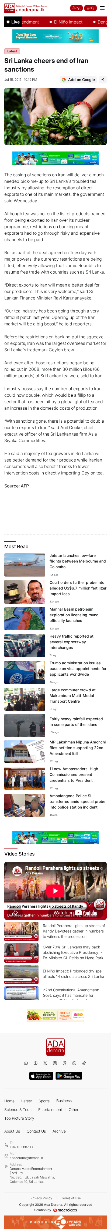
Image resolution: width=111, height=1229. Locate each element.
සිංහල (76, 8)
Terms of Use (71, 1198)
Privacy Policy (41, 1198)
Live (15, 22)
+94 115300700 (21, 1147)
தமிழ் (90, 8)
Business (64, 1100)
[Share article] (103, 79)
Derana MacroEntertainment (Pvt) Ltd (32, 1175)
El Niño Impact (60, 22)
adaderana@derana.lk (26, 1158)
